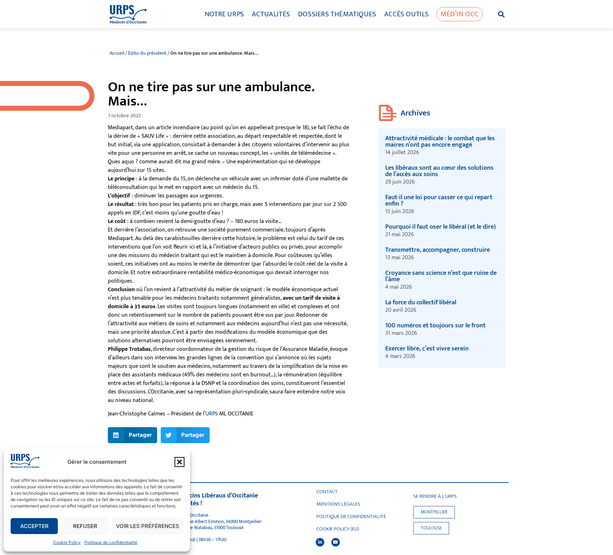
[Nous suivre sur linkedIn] (320, 542)
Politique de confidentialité (110, 542)
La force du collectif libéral (420, 302)
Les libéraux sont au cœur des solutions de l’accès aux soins (439, 171)
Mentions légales (338, 504)
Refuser (85, 526)
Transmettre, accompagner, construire (438, 250)
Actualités (271, 14)
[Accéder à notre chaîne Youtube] (335, 542)
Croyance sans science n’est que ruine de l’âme (441, 276)
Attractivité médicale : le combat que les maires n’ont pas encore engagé (440, 141)
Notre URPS (224, 14)
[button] (179, 462)
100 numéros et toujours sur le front (435, 325)
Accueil (117, 53)
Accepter (34, 526)
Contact (327, 491)
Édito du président (147, 53)
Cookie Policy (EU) (337, 529)
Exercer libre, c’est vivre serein (427, 348)
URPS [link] (211, 414)
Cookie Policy (67, 542)
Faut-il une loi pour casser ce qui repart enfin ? (438, 200)
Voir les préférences (147, 526)
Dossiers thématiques (337, 14)
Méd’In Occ (460, 14)
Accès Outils (406, 14)
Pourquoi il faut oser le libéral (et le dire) (440, 227)
